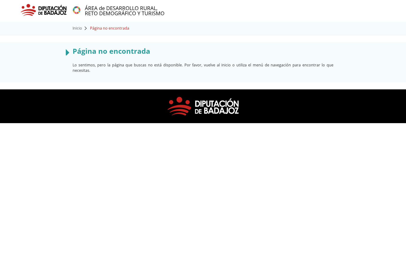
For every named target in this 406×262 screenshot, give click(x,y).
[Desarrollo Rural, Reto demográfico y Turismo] (44, 9)
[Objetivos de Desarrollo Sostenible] (76, 9)
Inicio (77, 28)
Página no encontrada (109, 28)
